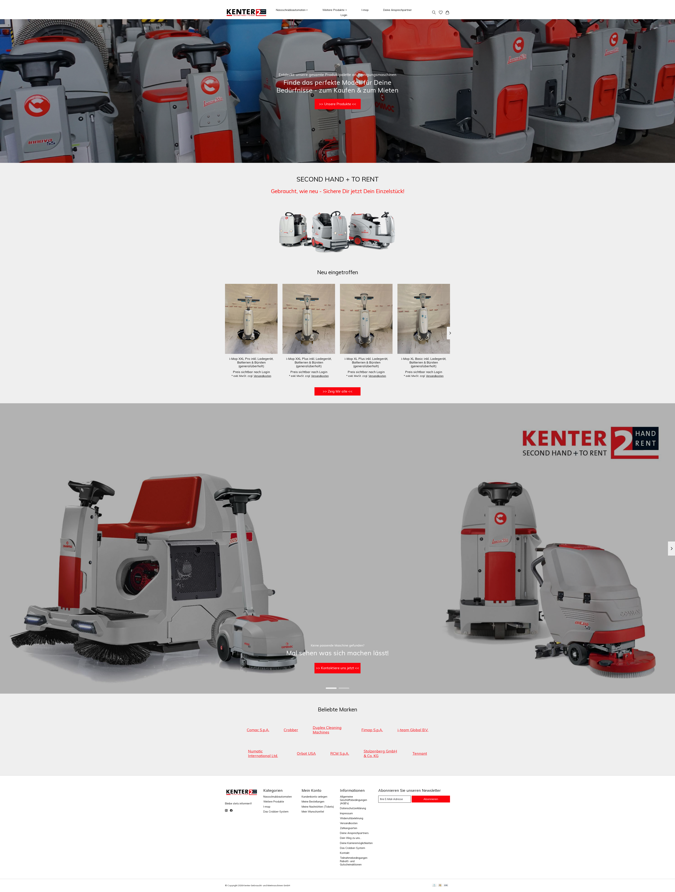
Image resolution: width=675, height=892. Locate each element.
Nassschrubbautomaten (277, 796)
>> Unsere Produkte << (337, 104)
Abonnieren (430, 799)
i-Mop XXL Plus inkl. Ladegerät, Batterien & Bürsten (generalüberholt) (309, 362)
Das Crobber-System (275, 811)
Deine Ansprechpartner (397, 10)
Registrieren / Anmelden (436, 3)
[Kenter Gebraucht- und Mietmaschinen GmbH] (246, 12)
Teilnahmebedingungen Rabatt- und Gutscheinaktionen (353, 861)
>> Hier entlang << (337, 668)
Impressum (346, 813)
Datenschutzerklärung (353, 808)
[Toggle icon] (433, 12)
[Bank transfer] (446, 885)
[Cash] (440, 885)
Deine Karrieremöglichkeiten (356, 843)
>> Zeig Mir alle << (337, 391)
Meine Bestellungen (313, 801)
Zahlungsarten (348, 828)
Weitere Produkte (273, 801)
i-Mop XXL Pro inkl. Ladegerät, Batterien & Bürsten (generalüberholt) (251, 362)
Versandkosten (262, 376)
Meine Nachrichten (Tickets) (318, 806)
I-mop (365, 10)
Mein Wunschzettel (313, 811)
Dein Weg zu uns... (350, 838)
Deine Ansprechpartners (354, 833)
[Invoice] (434, 885)
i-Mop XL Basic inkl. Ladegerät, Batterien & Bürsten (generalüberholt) (423, 362)
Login (343, 15)
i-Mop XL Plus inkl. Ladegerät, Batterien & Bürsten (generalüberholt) (366, 362)
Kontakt (344, 853)
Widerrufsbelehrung (351, 818)
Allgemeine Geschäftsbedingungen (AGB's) (353, 800)
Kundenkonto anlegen (314, 796)
